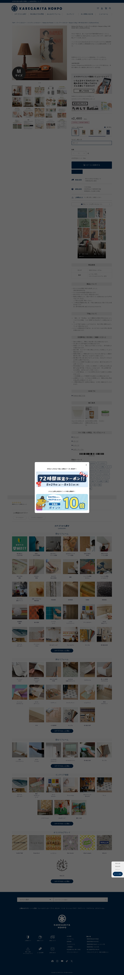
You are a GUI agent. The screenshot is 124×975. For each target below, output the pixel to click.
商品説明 (117, 866)
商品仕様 (117, 863)
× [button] (86, 465)
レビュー (117, 869)
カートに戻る (117, 874)
